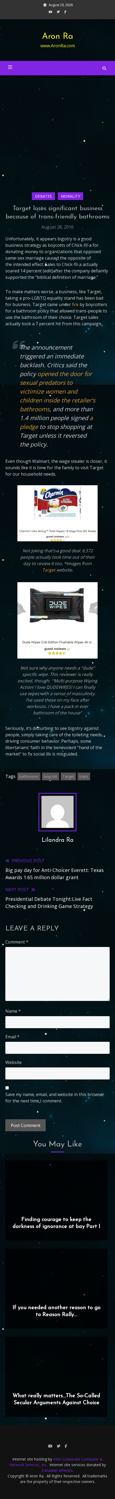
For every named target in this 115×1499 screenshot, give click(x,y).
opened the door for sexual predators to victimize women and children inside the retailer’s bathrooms (57, 391)
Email (12, 1037)
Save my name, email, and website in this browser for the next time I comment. (54, 1097)
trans (83, 776)
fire (75, 304)
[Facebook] (65, 12)
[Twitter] (58, 12)
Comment (16, 942)
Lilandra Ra (58, 840)
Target (48, 570)
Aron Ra (57, 36)
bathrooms (29, 776)
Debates (43, 196)
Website (13, 1062)
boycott (50, 776)
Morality (70, 196)
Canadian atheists (57, 1470)
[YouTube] (50, 12)
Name (13, 1011)
